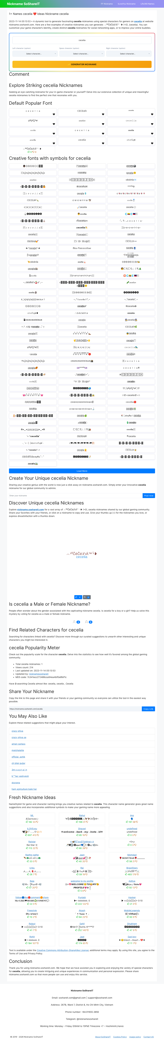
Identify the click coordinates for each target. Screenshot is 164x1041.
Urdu (32, 868)
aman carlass (18, 744)
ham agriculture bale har (24, 789)
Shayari (82, 828)
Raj (82, 868)
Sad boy (132, 936)
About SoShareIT (103, 1037)
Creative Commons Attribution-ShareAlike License (63, 950)
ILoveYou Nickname (127, 4)
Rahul (82, 815)
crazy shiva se (19, 737)
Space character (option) (69, 48)
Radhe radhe (32, 855)
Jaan (82, 855)
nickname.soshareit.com (30, 509)
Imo (132, 815)
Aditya (132, 881)
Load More (82, 471)
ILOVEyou (32, 828)
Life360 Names (147, 4)
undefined (132, 828)
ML (32, 815)
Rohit (32, 936)
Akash (82, 910)
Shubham (132, 923)
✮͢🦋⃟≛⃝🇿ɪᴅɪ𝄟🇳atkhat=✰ (82, 841)
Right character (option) (115, 48)
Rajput (32, 923)
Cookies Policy (120, 1037)
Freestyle (32, 910)
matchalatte (18, 750)
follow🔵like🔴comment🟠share (32, 897)
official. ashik (18, 757)
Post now (148, 495)
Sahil (82, 923)
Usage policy (135, 1037)
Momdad (132, 855)
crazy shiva (17, 731)
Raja (32, 881)
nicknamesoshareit (38, 674)
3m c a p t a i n (19, 770)
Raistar (32, 841)
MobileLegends (132, 910)
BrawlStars (132, 868)
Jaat (82, 936)
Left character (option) (21, 48)
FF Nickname (107, 4)
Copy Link (148, 709)
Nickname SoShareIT (23, 4)
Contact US (149, 1037)
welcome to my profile (82, 881)
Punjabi (82, 897)
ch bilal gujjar (18, 763)
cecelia (138, 21)
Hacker (132, 897)
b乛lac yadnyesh (20, 776)
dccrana (16, 782)
